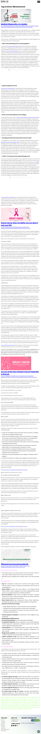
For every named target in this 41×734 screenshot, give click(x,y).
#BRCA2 (21, 566)
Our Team (3, 721)
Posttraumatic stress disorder (7, 88)
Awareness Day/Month (12, 227)
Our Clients (3, 722)
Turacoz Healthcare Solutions (7, 197)
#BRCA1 (18, 566)
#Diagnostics (3, 27)
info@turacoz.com (14, 719)
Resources (3, 725)
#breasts (14, 377)
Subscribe (35, 720)
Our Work (2, 726)
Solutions (3, 724)
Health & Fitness (10, 376)
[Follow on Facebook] (15, 726)
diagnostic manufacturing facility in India (10, 142)
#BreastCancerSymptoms (6, 377)
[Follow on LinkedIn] (12, 726)
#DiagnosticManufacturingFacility (31, 26)
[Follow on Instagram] (14, 726)
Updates (7, 26)
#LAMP (16, 27)
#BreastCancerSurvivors (19, 228)
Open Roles (3, 728)
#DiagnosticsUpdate (11, 27)
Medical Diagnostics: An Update (14, 24)
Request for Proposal (5, 729)
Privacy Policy (3, 730)
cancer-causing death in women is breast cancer (28, 117)
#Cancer (14, 567)
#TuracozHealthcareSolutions (22, 377)
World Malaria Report (13, 46)
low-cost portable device (12, 51)
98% (27, 66)
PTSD (3, 112)
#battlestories (19, 227)
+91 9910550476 (14, 721)
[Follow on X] (17, 726)
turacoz (17, 567)
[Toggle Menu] (39, 1)
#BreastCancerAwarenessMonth (7, 228)
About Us (2, 719)
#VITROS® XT (24, 27)
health (29, 377)
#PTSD (19, 27)
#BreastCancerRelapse (20, 26)
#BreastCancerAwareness (6, 567)
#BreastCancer (12, 26)
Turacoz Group (29, 27)
